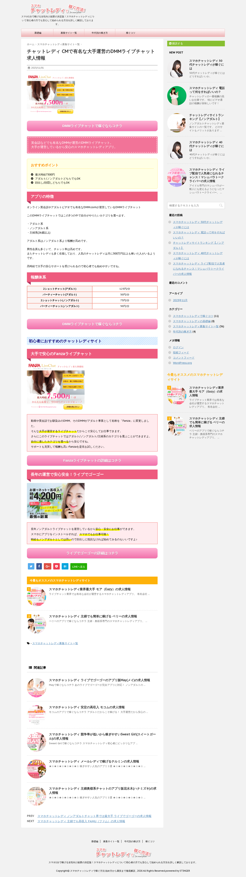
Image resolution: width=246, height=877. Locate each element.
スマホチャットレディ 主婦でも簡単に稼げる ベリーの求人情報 (93, 616)
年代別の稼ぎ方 (100, 32)
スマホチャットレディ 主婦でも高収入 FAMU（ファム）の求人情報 (81, 821)
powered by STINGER (177, 870)
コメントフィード (183, 357)
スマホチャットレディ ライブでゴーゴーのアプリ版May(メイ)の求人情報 (99, 680)
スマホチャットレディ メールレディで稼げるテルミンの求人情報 (94, 761)
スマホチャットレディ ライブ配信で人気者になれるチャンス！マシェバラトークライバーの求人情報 (207, 175)
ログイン (178, 347)
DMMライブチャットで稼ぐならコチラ (92, 126)
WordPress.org (182, 363)
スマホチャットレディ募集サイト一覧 (55, 643)
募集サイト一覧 (69, 32)
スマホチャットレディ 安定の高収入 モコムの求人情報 (87, 707)
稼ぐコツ (130, 32)
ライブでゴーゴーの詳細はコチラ (92, 553)
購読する (177, 43)
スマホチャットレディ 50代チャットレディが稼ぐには (206, 64)
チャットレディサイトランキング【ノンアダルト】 (206, 117)
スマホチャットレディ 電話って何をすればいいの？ (207, 90)
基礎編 (37, 32)
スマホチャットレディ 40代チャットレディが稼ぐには (206, 146)
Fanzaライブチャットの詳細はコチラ (92, 460)
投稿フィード (181, 352)
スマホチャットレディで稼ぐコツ (193, 316)
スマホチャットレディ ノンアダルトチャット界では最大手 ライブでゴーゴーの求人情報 (94, 816)
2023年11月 (180, 300)
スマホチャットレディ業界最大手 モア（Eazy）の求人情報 (90, 589)
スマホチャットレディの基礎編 (192, 321)
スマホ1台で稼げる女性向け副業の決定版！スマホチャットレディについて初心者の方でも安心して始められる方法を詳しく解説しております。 (123, 862)
